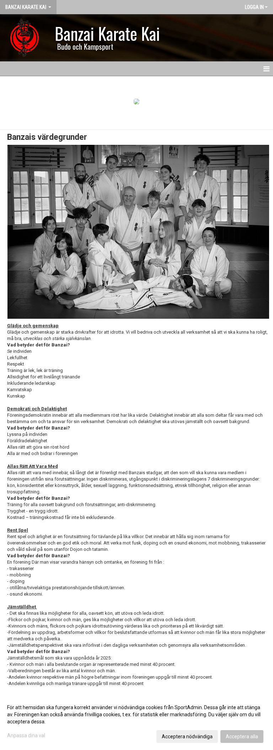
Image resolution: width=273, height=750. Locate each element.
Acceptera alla (242, 736)
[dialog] (136, 721)
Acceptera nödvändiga (187, 736)
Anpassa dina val (26, 735)
